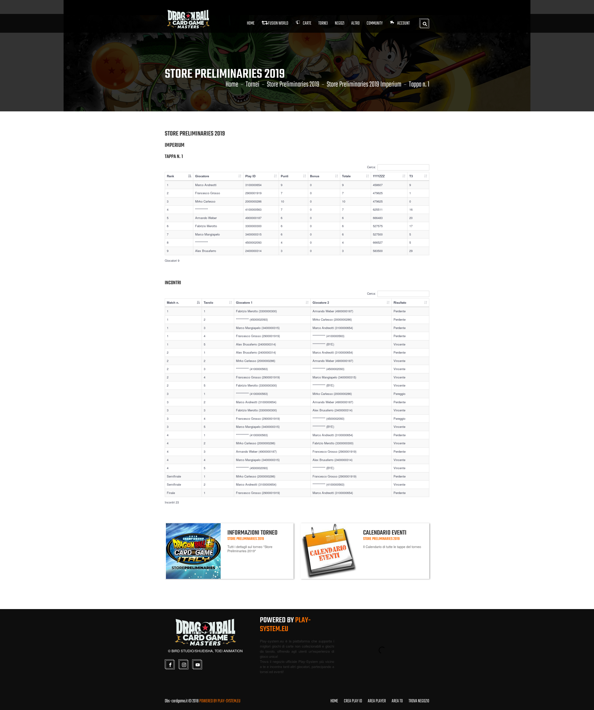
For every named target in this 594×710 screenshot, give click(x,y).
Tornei (252, 84)
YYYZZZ (379, 176)
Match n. (173, 302)
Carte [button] (307, 23)
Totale (346, 176)
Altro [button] (355, 23)
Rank (170, 176)
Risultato (400, 302)
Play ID (250, 176)
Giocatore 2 (321, 302)
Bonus (314, 176)
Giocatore (202, 176)
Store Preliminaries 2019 (293, 84)
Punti (284, 176)
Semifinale (174, 476)
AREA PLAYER (377, 701)
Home (251, 23)
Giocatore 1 (244, 302)
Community (375, 23)
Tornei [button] (323, 23)
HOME (334, 701)
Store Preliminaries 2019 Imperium (364, 84)
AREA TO (397, 701)
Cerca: (371, 167)
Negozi (339, 23)
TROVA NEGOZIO (419, 701)
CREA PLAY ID (353, 701)
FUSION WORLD (278, 23)
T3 (411, 176)
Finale (171, 493)
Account (403, 23)
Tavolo (208, 302)
